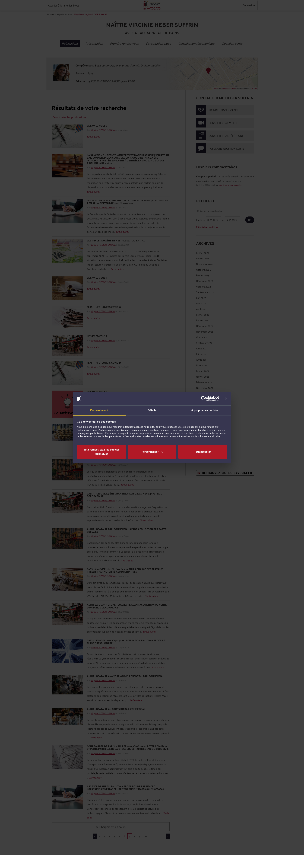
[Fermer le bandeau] (226, 398)
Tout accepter (202, 451)
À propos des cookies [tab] (204, 410)
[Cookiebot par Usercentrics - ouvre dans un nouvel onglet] (203, 398)
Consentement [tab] (99, 410)
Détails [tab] (152, 410)
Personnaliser (150, 451)
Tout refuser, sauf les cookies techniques (101, 451)
